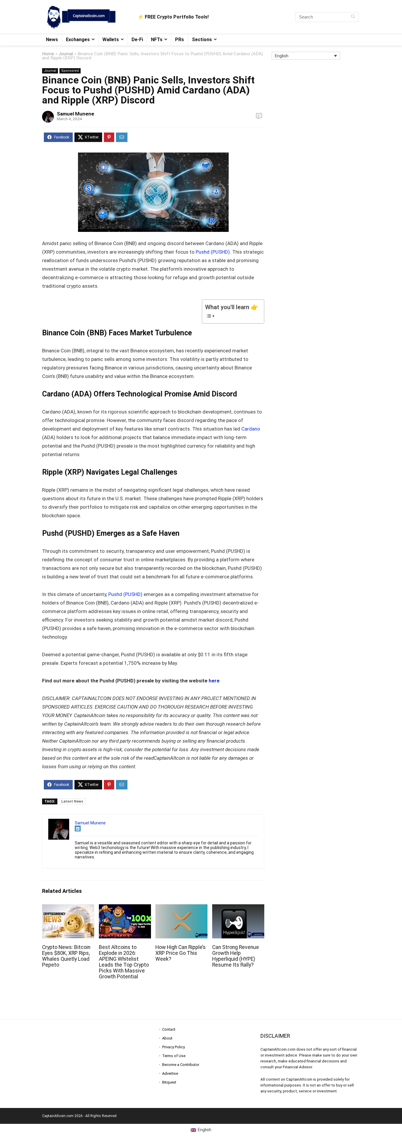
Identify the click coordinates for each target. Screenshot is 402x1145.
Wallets (110, 39)
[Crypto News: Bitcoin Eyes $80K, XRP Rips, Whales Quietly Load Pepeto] (68, 908)
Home (48, 53)
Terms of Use (173, 1056)
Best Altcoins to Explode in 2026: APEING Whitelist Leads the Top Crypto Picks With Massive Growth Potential (124, 962)
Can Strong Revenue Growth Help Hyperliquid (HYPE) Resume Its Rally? (235, 956)
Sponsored (70, 71)
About (167, 1038)
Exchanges (78, 39)
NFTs (156, 39)
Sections (202, 39)
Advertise (170, 1073)
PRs (179, 39)
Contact (168, 1029)
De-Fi (137, 39)
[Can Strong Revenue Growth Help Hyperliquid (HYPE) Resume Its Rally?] (238, 908)
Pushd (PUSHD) (212, 252)
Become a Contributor (180, 1064)
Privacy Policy (173, 1047)
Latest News (72, 801)
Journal (66, 53)
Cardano (250, 429)
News (52, 39)
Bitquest (169, 1082)
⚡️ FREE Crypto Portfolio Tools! (173, 17)
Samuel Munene (75, 114)
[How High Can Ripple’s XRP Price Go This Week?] (181, 908)
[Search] (353, 17)
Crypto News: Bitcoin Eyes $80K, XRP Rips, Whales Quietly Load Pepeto (66, 956)
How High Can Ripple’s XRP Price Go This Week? (180, 953)
